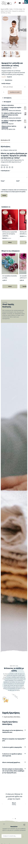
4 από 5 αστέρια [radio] (10, 167)
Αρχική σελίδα (4, 9)
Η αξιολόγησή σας (5, 170)
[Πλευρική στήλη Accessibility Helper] (26, 2)
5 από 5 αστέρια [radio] (12, 167)
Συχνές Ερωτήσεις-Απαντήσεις (12, 717)
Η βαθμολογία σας (4, 165)
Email (18, 181)
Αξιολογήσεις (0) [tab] (5, 140)
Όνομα (3, 181)
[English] (23, 3)
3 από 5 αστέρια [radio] (7, 167)
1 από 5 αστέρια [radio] (2, 167)
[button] (19, 3)
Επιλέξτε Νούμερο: (6, 83)
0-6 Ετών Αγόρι (18, 9)
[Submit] (23, 836)
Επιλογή (10, 242)
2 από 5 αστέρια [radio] (4, 167)
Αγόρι (11, 9)
